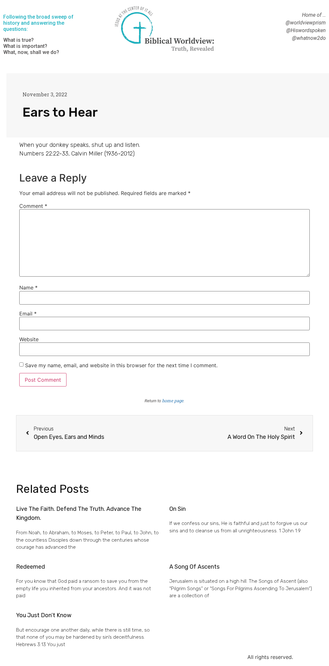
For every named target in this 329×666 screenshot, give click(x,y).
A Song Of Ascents (194, 566)
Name (28, 287)
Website (29, 339)
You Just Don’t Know (43, 615)
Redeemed (30, 566)
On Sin (177, 508)
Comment (33, 206)
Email (28, 313)
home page (172, 401)
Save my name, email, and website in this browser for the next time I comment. (121, 365)
